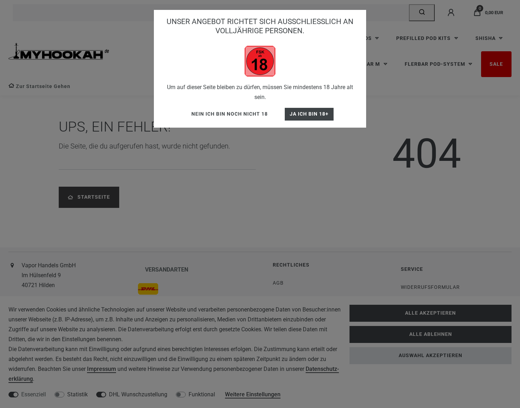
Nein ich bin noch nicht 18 (229, 114)
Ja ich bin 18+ (309, 114)
